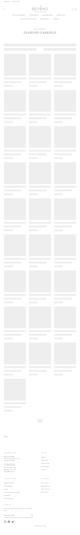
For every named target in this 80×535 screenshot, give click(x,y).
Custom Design (28, 19)
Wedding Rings (8, 486)
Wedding (34, 15)
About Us (43, 457)
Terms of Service (45, 489)
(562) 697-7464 (16, 1)
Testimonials (44, 460)
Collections (42, 29)
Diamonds (48, 15)
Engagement (19, 15)
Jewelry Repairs (45, 466)
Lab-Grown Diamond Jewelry (12, 492)
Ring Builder (7, 495)
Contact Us (7, 1)
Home (36, 29)
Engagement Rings (9, 483)
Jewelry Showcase (8, 498)
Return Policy (44, 492)
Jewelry (61, 15)
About (56, 19)
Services (45, 19)
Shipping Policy (45, 486)
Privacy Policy (45, 483)
